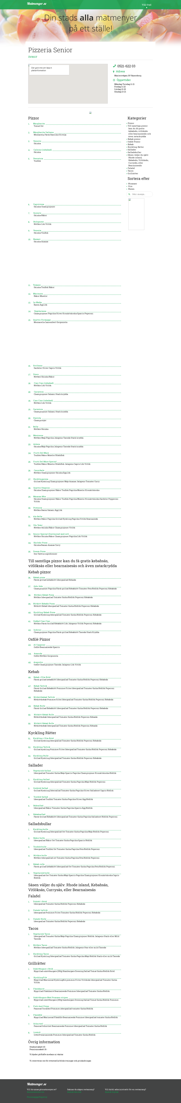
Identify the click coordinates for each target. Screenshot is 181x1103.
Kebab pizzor (134, 139)
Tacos (130, 170)
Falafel (131, 168)
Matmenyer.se (36, 3)
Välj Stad (146, 4)
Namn (131, 189)
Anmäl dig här (112, 1092)
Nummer (132, 183)
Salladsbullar (134, 152)
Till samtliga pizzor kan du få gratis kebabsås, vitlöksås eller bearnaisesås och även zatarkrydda (139, 131)
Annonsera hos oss (35, 1092)
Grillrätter (133, 173)
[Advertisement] (74, 183)
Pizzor (131, 123)
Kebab (131, 144)
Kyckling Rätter (136, 147)
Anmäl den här (74, 1092)
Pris (130, 186)
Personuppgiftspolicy (37, 1097)
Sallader (132, 149)
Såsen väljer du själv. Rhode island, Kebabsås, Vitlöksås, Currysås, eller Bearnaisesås (138, 160)
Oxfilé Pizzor (134, 141)
